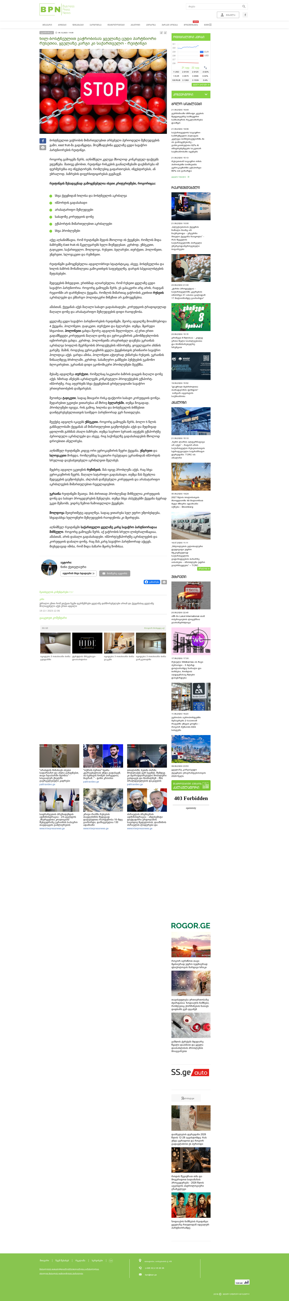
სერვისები (97, 1260)
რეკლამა (80, 1260)
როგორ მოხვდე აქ (154, 628)
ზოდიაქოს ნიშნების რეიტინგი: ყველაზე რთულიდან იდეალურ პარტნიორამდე (190, 1224)
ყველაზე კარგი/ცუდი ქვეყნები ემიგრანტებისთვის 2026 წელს (188, 772)
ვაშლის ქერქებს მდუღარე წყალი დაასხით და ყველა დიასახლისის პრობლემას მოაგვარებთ (187, 1046)
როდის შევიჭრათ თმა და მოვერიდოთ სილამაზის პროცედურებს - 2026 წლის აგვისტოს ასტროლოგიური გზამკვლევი (187, 1182)
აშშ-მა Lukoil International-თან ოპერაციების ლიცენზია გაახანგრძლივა (188, 619)
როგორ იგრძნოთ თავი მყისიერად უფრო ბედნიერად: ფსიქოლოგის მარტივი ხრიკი (189, 964)
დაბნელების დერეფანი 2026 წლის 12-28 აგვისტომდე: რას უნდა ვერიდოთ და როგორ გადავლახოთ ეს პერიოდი (189, 1139)
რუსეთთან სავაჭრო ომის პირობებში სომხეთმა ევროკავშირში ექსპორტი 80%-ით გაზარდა (186, 166)
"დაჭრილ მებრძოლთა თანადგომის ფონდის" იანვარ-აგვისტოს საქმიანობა (184, 391)
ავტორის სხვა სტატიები (77, 573)
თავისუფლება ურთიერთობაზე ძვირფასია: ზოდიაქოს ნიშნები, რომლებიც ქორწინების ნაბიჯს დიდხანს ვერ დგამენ (190, 1004)
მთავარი (44, 1260)
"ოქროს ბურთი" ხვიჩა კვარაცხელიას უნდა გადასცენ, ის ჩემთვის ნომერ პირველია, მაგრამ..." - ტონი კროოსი (102, 774)
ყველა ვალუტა (200, 84)
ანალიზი (178, 402)
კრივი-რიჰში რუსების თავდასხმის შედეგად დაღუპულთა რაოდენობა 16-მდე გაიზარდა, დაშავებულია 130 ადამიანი (103, 819)
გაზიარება (154, 582)
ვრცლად (203, 568)
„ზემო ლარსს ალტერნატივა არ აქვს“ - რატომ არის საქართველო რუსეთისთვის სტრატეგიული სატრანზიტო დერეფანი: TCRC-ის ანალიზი (188, 450)
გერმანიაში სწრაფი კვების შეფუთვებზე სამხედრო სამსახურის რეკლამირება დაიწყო (187, 118)
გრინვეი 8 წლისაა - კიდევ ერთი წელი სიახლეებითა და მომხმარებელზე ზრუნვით (187, 343)
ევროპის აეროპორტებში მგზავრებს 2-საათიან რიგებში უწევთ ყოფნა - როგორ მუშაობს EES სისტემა (186, 723)
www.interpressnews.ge (52, 828)
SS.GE (45, 628)
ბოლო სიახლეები (186, 104)
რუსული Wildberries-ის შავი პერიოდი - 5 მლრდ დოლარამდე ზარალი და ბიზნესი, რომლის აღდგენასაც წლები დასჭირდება (187, 670)
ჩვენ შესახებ (62, 1260)
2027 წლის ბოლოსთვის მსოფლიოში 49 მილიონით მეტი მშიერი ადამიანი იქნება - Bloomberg (187, 502)
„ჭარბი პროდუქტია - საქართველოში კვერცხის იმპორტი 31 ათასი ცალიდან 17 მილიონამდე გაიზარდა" (188, 293)
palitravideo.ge (47, 784)
